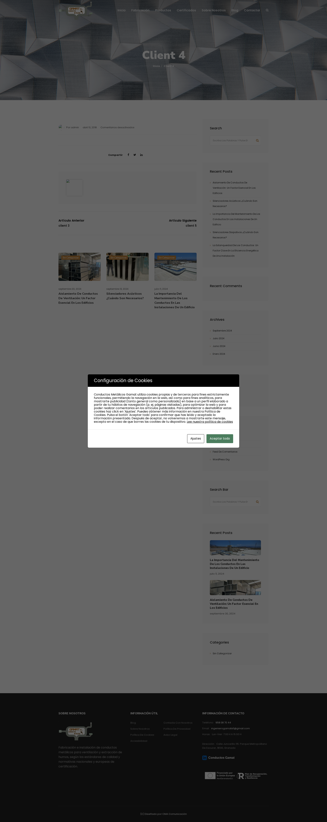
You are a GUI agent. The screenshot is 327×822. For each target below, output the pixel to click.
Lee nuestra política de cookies (210, 421)
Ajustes (195, 438)
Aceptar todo (220, 438)
